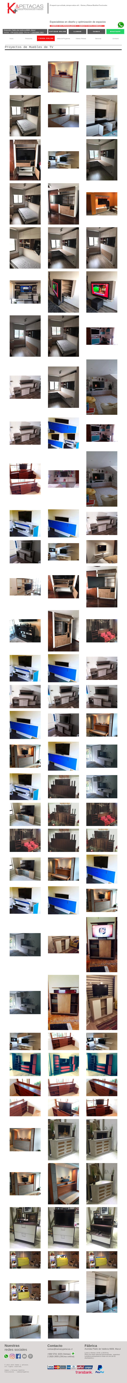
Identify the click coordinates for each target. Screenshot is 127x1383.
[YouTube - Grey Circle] (24, 1356)
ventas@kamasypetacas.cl (60, 1349)
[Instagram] (12, 1356)
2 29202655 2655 (37, 32)
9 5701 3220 (18, 32)
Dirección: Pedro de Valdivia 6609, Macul (19, 30)
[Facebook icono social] (18, 1356)
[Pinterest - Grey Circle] (30, 1356)
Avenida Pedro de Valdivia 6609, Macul (103, 1349)
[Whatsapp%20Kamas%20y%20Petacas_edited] (6, 1356)
